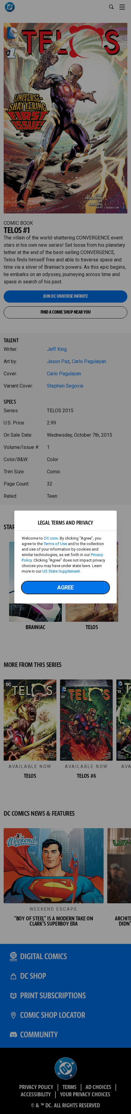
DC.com (51, 538)
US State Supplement (61, 571)
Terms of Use (55, 543)
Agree (65, 587)
